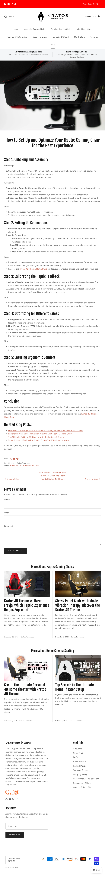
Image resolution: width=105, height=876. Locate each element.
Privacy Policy (79, 761)
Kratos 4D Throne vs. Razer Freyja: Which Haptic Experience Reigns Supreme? (26, 605)
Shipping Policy (80, 774)
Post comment (16, 551)
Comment (8, 526)
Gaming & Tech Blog (82, 787)
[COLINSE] (52, 16)
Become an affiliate (82, 783)
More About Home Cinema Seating (52, 651)
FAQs (75, 757)
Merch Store (79, 37)
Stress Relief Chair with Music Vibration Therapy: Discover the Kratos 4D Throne (77, 605)
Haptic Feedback (16, 465)
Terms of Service (80, 770)
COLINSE (14, 868)
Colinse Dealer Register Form (86, 778)
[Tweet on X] (11, 459)
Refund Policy (79, 766)
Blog (53, 44)
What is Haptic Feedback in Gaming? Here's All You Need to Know (38, 440)
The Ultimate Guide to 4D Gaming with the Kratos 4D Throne (36, 437)
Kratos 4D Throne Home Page (33, 268)
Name (7, 499)
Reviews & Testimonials (17, 37)
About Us (94, 37)
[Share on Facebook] (14, 459)
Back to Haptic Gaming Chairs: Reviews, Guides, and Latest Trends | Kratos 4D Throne (52, 475)
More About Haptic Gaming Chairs (52, 567)
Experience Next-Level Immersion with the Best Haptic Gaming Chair (40, 433)
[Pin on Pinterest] (17, 459)
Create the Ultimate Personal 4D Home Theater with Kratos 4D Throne (25, 689)
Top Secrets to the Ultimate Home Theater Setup (74, 687)
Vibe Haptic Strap (84, 29)
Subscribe (14, 834)
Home (15, 29)
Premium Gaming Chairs (61, 29)
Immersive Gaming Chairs (34, 29)
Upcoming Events (40, 37)
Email (6, 512)
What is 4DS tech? (61, 37)
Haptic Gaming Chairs (31, 465)
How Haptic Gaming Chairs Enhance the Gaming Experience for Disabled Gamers (45, 430)
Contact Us (78, 753)
